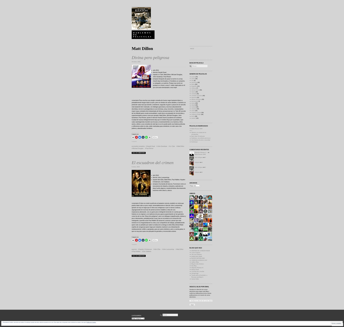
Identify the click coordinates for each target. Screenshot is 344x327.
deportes (193, 97)
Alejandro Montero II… (201, 152)
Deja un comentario (138, 153)
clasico (193, 92)
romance (193, 108)
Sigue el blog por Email (199, 286)
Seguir (192, 304)
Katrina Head (195, 269)
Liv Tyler (172, 146)
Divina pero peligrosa (150, 57)
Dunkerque (194, 142)
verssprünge (194, 273)
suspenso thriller (196, 114)
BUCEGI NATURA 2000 (198, 258)
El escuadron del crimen (153, 162)
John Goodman (162, 146)
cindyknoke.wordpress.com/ (199, 260)
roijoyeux (197, 162)
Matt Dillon (180, 146)
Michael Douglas (138, 148)
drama (193, 103)
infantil (193, 105)
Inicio (192, 48)
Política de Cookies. (91, 322)
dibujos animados (196, 99)
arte (192, 80)
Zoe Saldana (147, 251)
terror (192, 116)
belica (193, 84)
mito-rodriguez (199, 157)
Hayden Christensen (145, 249)
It (191, 130)
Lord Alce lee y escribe (197, 271)
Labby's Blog (195, 262)
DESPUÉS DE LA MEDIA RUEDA (200, 250)
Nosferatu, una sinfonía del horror (201, 138)
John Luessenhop (168, 249)
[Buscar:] (198, 66)
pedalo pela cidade (196, 256)
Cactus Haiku (195, 279)
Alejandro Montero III (197, 267)
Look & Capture (195, 252)
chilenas (193, 88)
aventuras (194, 82)
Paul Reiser (149, 148)
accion (135, 249)
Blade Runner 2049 (196, 128)
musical (193, 107)
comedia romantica (139, 146)
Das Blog (194, 265)
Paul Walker (136, 251)
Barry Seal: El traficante (198, 136)
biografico (194, 86)
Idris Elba (157, 249)
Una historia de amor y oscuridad (200, 140)
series (193, 110)
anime (193, 78)
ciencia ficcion (195, 90)
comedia (193, 93)
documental (194, 101)
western (193, 118)
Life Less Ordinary (196, 254)
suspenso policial (196, 112)
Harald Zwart (151, 146)
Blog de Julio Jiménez (197, 264)
